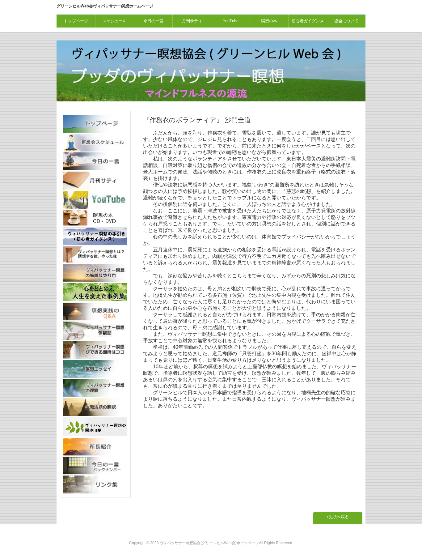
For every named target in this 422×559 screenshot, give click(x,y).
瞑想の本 (269, 21)
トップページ (76, 21)
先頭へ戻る (339, 516)
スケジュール (115, 21)
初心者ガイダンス (308, 21)
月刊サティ (192, 21)
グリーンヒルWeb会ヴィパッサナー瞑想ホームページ (105, 6)
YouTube (230, 21)
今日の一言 (153, 21)
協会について (346, 21)
